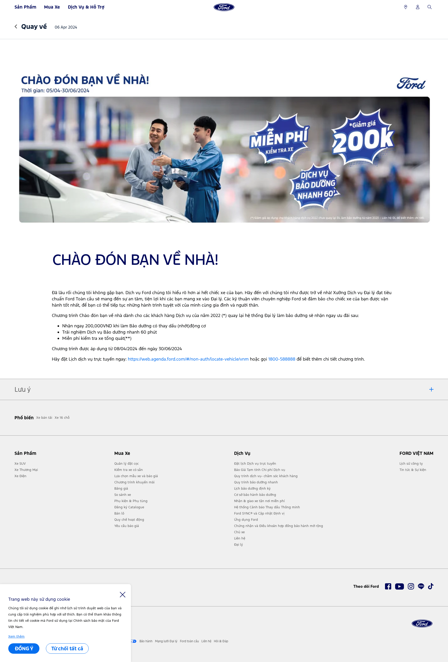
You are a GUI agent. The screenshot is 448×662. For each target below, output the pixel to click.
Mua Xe (52, 7)
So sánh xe (122, 495)
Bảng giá (121, 489)
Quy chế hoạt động (129, 520)
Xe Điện (20, 476)
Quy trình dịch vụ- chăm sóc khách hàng (266, 476)
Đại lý (238, 545)
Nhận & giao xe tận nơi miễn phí (259, 501)
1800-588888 (281, 359)
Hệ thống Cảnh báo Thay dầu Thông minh (267, 507)
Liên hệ (239, 538)
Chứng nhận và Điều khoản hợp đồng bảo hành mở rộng (278, 526)
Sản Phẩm (25, 7)
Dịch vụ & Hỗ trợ (86, 7)
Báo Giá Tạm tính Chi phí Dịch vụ (259, 470)
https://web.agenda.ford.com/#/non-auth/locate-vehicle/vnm (188, 359)
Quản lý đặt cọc (126, 464)
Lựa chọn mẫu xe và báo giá (136, 476)
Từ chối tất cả (67, 648)
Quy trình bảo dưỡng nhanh (256, 482)
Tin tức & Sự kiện (413, 470)
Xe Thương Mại (26, 470)
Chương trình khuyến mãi (134, 482)
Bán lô (119, 513)
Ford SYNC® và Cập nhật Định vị (259, 513)
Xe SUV (20, 464)
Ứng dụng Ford (246, 520)
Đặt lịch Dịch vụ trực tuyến (255, 464)
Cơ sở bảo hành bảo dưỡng (255, 495)
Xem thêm (16, 636)
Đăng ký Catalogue (129, 507)
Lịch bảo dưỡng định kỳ (252, 489)
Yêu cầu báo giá (126, 526)
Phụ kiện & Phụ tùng (131, 501)
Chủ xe (239, 532)
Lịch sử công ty (411, 464)
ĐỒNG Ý (24, 648)
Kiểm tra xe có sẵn (128, 470)
